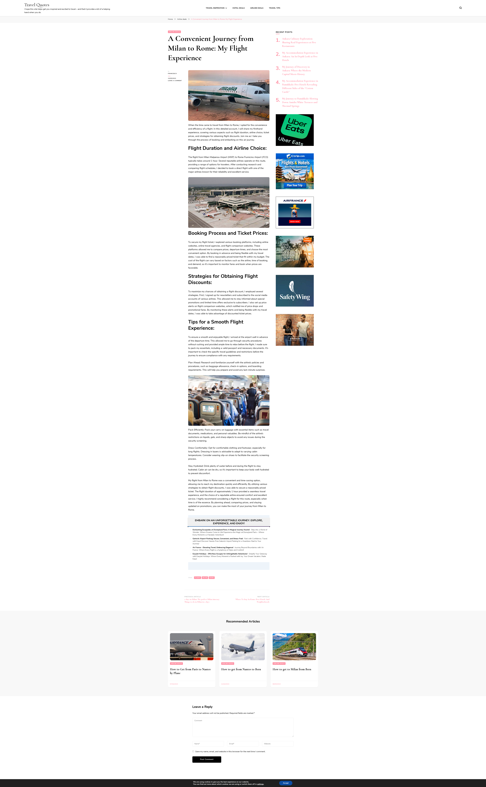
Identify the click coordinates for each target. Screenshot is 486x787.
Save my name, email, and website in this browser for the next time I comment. (230, 751)
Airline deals (256, 8)
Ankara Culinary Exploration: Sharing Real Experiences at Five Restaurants (299, 42)
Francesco (172, 73)
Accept (286, 783)
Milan (205, 578)
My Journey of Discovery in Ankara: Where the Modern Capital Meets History (296, 70)
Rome (212, 578)
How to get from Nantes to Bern (241, 669)
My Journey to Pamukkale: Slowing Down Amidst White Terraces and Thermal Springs (300, 102)
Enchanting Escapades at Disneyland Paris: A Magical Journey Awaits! (221, 530)
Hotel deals (238, 8)
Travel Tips (274, 8)
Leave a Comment (176, 81)
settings (260, 784)
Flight (197, 578)
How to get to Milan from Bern (292, 669)
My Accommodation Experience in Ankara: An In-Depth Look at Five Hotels (300, 56)
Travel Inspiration (215, 8)
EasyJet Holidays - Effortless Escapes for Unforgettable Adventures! (220, 554)
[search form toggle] (460, 8)
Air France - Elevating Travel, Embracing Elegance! (213, 547)
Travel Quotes (36, 4)
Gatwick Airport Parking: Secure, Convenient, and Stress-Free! (218, 538)
